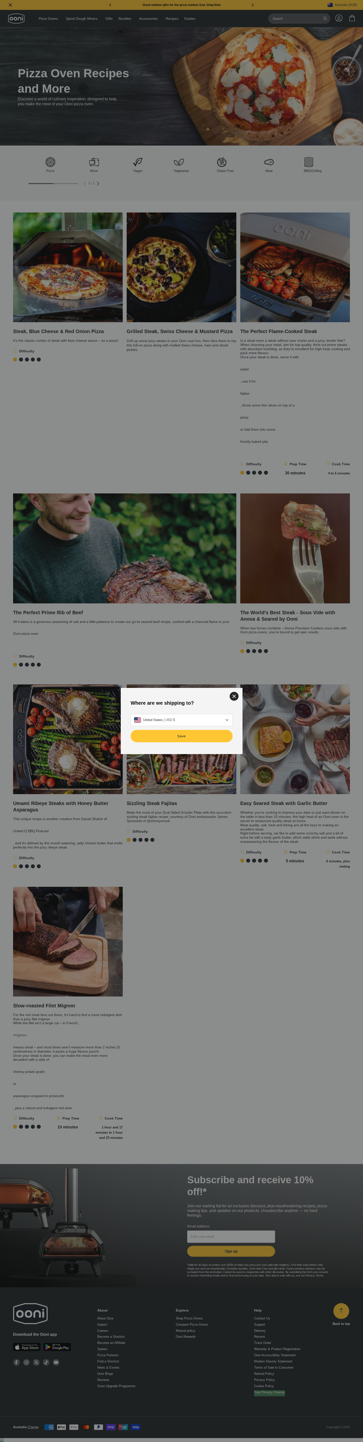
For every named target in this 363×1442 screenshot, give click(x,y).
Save (181, 736)
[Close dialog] (234, 696)
